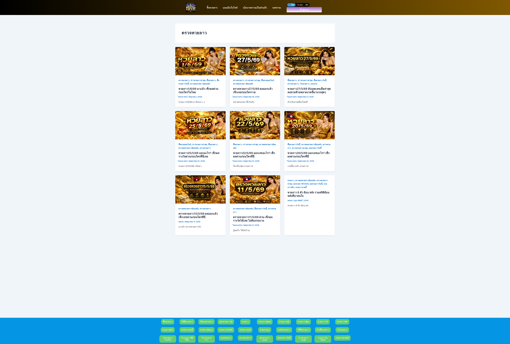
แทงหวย (314, 84)
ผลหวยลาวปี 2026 (301, 184)
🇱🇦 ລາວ (300, 5)
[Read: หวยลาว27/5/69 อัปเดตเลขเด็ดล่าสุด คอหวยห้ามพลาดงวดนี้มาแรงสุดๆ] (309, 61)
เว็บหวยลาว (304, 84)
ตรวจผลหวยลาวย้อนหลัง (200, 84)
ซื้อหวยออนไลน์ (267, 80)
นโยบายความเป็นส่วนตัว (255, 7)
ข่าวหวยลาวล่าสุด (198, 80)
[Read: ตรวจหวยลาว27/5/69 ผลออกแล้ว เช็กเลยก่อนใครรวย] (255, 61)
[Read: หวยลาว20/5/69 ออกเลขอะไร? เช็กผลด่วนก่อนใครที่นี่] (309, 125)
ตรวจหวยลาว (184, 80)
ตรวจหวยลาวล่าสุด (300, 148)
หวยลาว (291, 180)
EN (307, 5)
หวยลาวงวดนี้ (301, 187)
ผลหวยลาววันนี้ (315, 148)
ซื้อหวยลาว (212, 7)
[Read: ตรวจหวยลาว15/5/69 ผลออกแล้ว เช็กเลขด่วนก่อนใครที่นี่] (200, 189)
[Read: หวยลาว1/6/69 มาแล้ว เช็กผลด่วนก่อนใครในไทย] (200, 61)
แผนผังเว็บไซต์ (230, 7)
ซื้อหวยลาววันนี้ (320, 80)
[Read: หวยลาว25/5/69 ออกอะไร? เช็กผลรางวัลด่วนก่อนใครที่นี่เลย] (200, 125)
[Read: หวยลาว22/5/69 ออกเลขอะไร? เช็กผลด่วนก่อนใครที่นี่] (255, 125)
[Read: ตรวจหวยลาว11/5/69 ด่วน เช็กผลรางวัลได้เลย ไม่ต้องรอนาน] (255, 189)
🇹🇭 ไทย (291, 5)
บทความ (276, 7)
